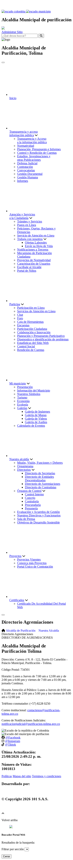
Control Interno (34, 494)
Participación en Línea (31, 307)
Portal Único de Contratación (35, 566)
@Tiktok (10, 744)
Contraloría (32, 501)
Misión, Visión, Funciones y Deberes (40, 462)
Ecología (22, 404)
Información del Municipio (33, 390)
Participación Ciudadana (32, 328)
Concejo (30, 497)
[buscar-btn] (41, 36)
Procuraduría (33, 505)
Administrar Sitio (12, 32)
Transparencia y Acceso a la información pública (32, 140)
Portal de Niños (26, 270)
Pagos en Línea (26, 225)
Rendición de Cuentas (30, 350)
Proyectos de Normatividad (34, 260)
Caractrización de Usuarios (33, 263)
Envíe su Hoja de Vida (39, 246)
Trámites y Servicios (29, 221)
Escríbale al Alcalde (29, 267)
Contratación (25, 166)
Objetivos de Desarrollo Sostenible (38, 522)
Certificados (16, 600)
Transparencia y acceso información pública (23, 133)
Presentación (25, 387)
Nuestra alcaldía (19, 459)
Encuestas (23, 325)
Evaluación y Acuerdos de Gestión (38, 512)
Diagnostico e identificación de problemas (43, 339)
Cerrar (6, 856)
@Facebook (12, 737)
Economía (23, 401)
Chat (20, 314)
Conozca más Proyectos (32, 563)
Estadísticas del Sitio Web (33, 343)
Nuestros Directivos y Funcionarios (39, 515)
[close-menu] (3, 62)
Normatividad (25, 145)
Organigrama (25, 466)
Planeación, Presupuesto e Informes (39, 149)
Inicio (12, 98)
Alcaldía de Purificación (20, 630)
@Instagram (12, 741)
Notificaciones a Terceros (32, 249)
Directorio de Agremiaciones (42, 483)
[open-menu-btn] (3, 614)
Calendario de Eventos (31, 425)
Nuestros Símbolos (28, 394)
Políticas (7, 776)
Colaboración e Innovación (33, 332)
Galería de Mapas (36, 415)
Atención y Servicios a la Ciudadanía (22, 216)
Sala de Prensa (26, 519)
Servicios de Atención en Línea (36, 311)
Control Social (26, 346)
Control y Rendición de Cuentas (37, 152)
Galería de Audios (36, 422)
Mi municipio (17, 383)
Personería (31, 508)
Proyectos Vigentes (29, 559)
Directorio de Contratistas (40, 487)
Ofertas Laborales (36, 242)
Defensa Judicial (27, 163)
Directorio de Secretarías (40, 473)
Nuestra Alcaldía (49, 630)
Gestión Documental (29, 173)
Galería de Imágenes (37, 411)
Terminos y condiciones (46, 776)
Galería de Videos (36, 418)
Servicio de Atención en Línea (35, 235)
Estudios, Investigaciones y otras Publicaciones (33, 158)
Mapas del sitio (22, 776)
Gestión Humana (27, 177)
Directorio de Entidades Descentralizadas (39, 478)
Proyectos (15, 556)
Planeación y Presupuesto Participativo (41, 335)
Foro (20, 318)
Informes (22, 181)
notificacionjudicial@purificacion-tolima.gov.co (31, 724)
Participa (14, 304)
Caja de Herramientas (30, 321)
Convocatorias (26, 170)
